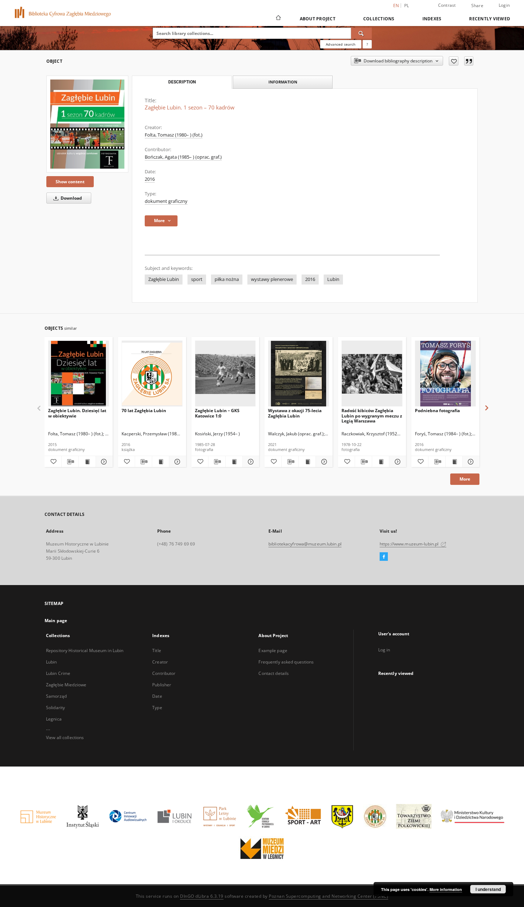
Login (504, 5)
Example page (272, 650)
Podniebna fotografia (437, 411)
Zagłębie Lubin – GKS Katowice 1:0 (217, 413)
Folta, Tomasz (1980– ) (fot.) (173, 135)
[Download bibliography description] (70, 461)
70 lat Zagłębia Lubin (144, 411)
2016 (150, 179)
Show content (70, 182)
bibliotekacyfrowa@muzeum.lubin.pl (304, 544)
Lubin (333, 279)
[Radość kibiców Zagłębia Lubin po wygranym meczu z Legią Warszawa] (372, 374)
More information (446, 889)
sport (196, 279)
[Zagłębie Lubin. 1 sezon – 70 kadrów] (87, 124)
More (464, 479)
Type (157, 707)
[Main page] (278, 18)
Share (477, 6)
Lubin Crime (58, 673)
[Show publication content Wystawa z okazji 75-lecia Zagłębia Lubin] (307, 461)
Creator (160, 662)
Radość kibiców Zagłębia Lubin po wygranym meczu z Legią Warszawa (371, 416)
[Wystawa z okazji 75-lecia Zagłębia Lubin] (298, 374)
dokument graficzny (166, 201)
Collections (379, 19)
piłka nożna (227, 279)
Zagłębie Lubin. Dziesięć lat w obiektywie (77, 413)
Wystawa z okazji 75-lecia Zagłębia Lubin (295, 413)
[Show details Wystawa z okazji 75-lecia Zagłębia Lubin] (323, 461)
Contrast (447, 5)
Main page (56, 621)
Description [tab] (182, 82)
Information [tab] (282, 81)
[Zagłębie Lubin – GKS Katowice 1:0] (225, 374)
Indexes (432, 19)
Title (156, 650)
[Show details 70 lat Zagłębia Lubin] (176, 461)
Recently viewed (489, 19)
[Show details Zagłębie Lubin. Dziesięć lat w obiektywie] (103, 461)
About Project (317, 19)
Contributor (163, 673)
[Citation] (468, 61)
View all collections (65, 737)
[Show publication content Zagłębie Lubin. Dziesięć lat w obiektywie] (87, 461)
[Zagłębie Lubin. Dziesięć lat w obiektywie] (78, 374)
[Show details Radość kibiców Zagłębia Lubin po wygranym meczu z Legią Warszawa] (396, 461)
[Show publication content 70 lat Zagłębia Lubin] (160, 461)
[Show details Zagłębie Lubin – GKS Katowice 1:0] (250, 461)
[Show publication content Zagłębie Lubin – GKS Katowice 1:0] (234, 461)
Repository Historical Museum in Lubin (84, 650)
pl (406, 5)
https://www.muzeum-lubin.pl (410, 544)
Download (71, 198)
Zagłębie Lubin (163, 279)
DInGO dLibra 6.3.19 (202, 896)
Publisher (161, 685)
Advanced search (340, 44)
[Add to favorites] (453, 61)
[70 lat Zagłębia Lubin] (152, 374)
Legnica (54, 719)
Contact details (273, 673)
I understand (488, 889)
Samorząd (56, 696)
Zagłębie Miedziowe (66, 685)
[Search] (361, 33)
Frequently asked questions (286, 662)
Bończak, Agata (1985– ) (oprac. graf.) (183, 157)
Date (157, 696)
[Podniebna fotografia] (445, 374)
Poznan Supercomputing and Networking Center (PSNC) (328, 896)
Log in (384, 650)
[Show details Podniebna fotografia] (470, 461)
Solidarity (55, 707)
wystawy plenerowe (272, 279)
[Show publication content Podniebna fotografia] (454, 461)
